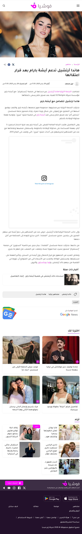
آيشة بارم (41, 115)
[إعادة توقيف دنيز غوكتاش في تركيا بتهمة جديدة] (60, 350)
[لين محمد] (76, 83)
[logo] (41, 6)
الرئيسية (76, 64)
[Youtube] (9, 488)
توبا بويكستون (44, 263)
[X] (13, 64)
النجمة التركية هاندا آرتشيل (59, 92)
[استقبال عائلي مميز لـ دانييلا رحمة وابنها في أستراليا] (30, 449)
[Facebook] (9, 64)
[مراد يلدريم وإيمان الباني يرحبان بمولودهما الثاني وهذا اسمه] (21, 390)
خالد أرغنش (66, 294)
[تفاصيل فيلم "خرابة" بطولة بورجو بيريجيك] (60, 390)
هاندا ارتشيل (41, 294)
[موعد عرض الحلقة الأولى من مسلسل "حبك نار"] (21, 350)
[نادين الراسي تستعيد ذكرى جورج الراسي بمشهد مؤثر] (69, 449)
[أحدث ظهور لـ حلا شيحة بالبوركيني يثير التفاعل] (69, 466)
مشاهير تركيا (54, 294)
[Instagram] (14, 488)
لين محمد (69, 84)
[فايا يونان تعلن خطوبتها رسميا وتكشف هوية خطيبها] (69, 432)
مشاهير (68, 64)
